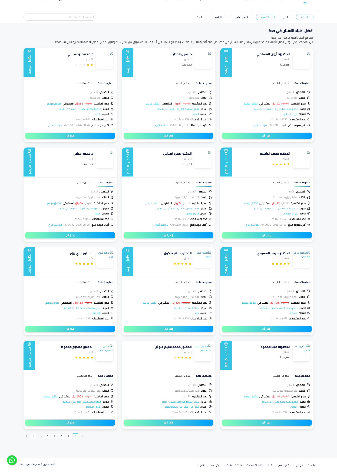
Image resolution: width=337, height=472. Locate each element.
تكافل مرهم (284, 465)
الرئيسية (312, 465)
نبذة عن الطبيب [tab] (281, 83)
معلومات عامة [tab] (302, 83)
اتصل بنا (200, 465)
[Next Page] (26, 436)
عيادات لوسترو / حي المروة (186, 308)
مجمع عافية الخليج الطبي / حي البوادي (279, 402)
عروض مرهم (216, 465)
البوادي (293, 407)
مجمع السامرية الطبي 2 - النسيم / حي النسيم (276, 109)
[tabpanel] (267, 108)
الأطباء (270, 465)
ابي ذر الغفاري (290, 114)
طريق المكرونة (93, 407)
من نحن (299, 465)
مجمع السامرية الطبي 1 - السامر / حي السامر (178, 109)
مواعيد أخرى (260, 125)
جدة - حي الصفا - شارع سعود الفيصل (181, 407)
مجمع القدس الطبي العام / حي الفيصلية (81, 402)
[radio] (91, 65)
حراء (197, 313)
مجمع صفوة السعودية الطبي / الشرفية (279, 308)
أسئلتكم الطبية (234, 465)
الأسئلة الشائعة (254, 465)
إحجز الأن (266, 135)
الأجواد (196, 114)
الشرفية (293, 313)
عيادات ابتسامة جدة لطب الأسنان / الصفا (180, 402)
